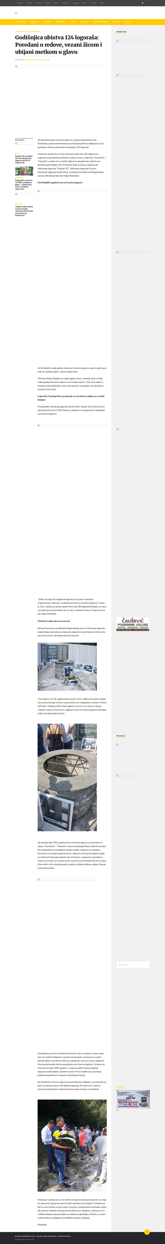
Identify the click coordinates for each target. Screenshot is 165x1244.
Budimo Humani (100, 22)
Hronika (38, 3)
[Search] (148, 3)
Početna (20, 3)
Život (85, 3)
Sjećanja (76, 3)
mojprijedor (29, 59)
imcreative (29, 1239)
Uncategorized (33, 31)
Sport (102, 3)
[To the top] (147, 1232)
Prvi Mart (93, 3)
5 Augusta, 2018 (43, 59)
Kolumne (65, 3)
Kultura (56, 3)
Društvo (29, 3)
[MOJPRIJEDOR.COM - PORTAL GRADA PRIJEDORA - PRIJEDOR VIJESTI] (16, 13)
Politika (47, 3)
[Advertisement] (133, 711)
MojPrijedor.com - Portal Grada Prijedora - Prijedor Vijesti (45, 1236)
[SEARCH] (146, 964)
